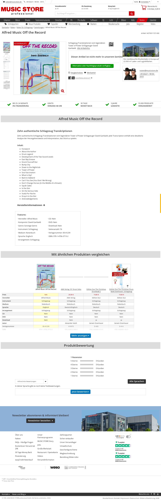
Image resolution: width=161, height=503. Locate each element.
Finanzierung (20, 456)
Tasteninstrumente (42, 20)
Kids (132, 20)
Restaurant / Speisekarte (47, 452)
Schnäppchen (13, 23)
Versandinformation (45, 460)
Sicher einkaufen (67, 438)
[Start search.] (131, 13)
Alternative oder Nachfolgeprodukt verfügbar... (92, 66)
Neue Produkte (35, 23)
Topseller (54, 23)
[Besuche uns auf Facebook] (151, 494)
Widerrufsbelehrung (147, 498)
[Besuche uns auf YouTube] (158, 494)
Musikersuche (114, 23)
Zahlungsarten (66, 435)
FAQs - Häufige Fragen (24, 442)
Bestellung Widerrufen (69, 457)
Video (153, 23)
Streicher (58, 20)
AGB (157, 498)
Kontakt (5, 494)
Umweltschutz (66, 446)
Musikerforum (108, 498)
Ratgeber (140, 23)
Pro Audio (81, 20)
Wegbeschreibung (67, 453)
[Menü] (130, 435)
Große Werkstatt (44, 448)
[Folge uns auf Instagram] (154, 494)
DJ (103, 20)
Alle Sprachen (136, 381)
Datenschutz (134, 498)
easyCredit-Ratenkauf (24, 460)
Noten (142, 20)
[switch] (128, 436)
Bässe (17, 20)
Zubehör (153, 20)
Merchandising (74, 23)
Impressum (125, 498)
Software (93, 20)
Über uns (19, 435)
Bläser (123, 20)
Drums (27, 20)
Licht (111, 20)
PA (71, 20)
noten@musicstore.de (13, 2)
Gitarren (7, 20)
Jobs (128, 23)
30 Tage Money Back (23, 452)
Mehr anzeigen (80, 335)
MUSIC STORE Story (45, 441)
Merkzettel (91, 73)
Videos (40, 456)
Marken (93, 23)
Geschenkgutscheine (68, 450)
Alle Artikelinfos (83, 48)
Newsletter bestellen (39, 420)
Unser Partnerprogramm (45, 436)
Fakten (18, 438)
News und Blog (18, 494)
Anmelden (145, 2)
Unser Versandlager (68, 442)
